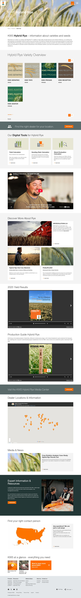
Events (27, 580)
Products (10, 578)
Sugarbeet (10, 580)
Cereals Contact (45, 582)
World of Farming (29, 585)
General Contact (45, 580)
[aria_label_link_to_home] (3, 3)
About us (39, 578)
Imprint (32, 592)
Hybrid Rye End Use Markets (19, 580)
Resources (15, 578)
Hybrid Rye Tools (16, 585)
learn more (12, 502)
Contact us (44, 578)
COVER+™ (10, 585)
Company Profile (11, 592)
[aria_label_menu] (77, 3)
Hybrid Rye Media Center (31, 583)
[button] (12, 566)
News (27, 582)
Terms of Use (26, 592)
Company (39, 580)
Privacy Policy (19, 592)
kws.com (39, 565)
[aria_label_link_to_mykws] (72, 3)
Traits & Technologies (17, 582)
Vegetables (10, 583)
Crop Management (17, 583)
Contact (37, 592)
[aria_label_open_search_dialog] (67, 3)
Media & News (29, 578)
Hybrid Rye (10, 582)
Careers (38, 582)
